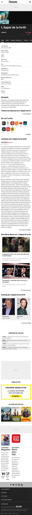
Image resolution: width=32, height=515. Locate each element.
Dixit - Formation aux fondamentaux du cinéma (16, 510)
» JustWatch (28, 134)
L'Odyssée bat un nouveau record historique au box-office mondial (15, 337)
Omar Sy (19, 65)
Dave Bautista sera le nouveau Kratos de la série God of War (15, 341)
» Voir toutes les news (25, 290)
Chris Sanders (5, 61)
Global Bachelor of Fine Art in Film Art (21, 509)
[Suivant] (30, 306)
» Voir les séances (26, 113)
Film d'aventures (5, 88)
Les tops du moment (6, 499)
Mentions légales (4, 513)
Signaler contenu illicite (13, 513)
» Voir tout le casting (26, 323)
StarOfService (3, 510)
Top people (4, 496)
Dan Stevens (12, 65)
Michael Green (5, 70)
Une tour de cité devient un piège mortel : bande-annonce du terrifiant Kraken (15, 344)
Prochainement (5, 489)
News (7, 40)
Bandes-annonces (16, 40)
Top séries (4, 492)
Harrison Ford (4, 65)
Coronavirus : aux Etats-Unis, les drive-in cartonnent (14, 281)
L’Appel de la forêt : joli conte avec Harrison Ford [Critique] (15, 255)
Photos (26, 40)
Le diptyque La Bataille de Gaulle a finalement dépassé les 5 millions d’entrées (15, 348)
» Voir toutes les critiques (25, 229)
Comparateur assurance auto (7, 509)
